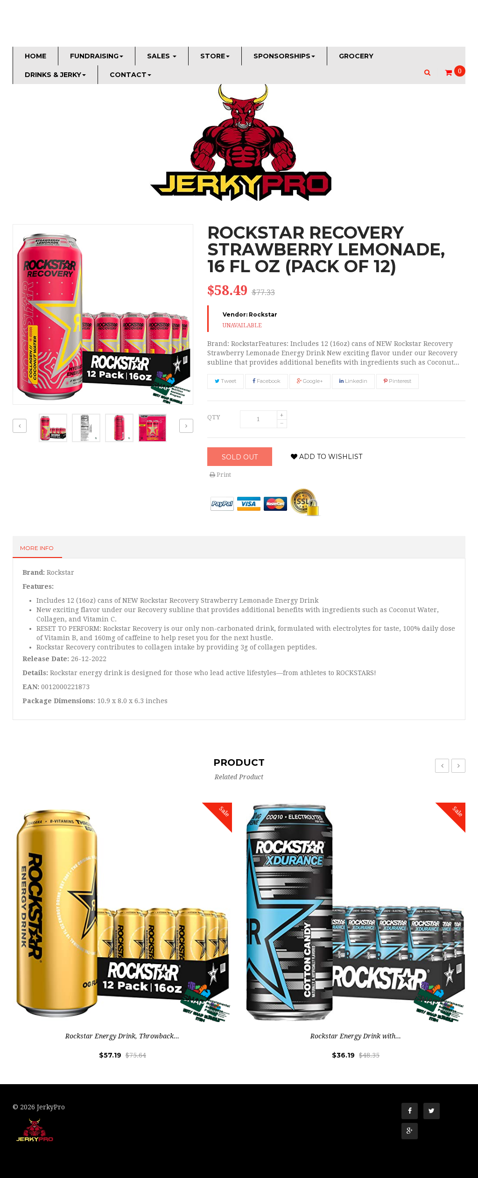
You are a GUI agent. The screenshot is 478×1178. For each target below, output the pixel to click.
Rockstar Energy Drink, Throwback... (122, 1036)
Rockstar (263, 314)
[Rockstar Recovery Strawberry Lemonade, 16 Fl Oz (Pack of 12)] (53, 428)
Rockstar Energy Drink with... (355, 1036)
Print (223, 474)
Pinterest (399, 381)
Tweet (227, 381)
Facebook (268, 381)
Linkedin (355, 381)
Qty (213, 417)
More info (37, 547)
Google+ (312, 381)
